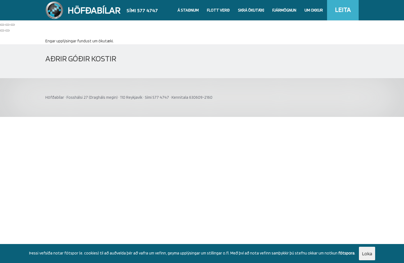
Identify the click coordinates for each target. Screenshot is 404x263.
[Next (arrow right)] (7, 30)
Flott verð (218, 10)
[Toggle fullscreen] (7, 25)
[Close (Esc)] (2, 25)
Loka (367, 253)
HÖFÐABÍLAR (94, 10)
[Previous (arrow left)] (2, 30)
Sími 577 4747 (142, 10)
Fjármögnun (284, 10)
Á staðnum (188, 10)
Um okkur (314, 10)
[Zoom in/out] (12, 25)
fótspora (346, 253)
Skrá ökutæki (251, 10)
